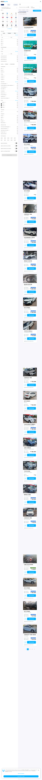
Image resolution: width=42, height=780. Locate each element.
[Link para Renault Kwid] (30, 489)
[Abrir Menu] (40, 1)
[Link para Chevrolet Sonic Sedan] (30, 629)
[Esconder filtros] (20, 4)
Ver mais (10, 28)
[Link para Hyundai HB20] (30, 45)
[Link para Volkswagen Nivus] (30, 21)
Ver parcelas (31, 34)
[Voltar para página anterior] (25, 649)
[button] (2, 4)
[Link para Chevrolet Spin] (30, 372)
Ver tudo (16, 51)
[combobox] (8, 8)
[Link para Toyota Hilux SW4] (30, 68)
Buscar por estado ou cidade (5, 7)
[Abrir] (17, 8)
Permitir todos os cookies (21, 776)
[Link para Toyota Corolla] (30, 325)
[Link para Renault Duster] (30, 91)
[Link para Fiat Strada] (30, 115)
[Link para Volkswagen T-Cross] (30, 231)
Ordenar (32, 6)
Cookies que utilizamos (21, 773)
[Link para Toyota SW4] (30, 465)
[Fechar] (38, 770)
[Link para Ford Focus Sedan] (30, 559)
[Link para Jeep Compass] (30, 442)
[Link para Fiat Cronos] (30, 395)
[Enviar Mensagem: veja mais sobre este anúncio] (25, 35)
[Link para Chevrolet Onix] (30, 208)
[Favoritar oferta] (35, 19)
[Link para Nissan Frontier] (30, 278)
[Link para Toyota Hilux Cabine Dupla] (30, 418)
